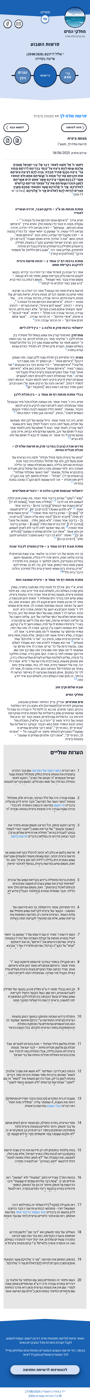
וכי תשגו (59, 805)
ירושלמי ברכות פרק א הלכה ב (62, 327)
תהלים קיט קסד (62, 253)
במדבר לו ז (75, 524)
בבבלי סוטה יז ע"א (53, 989)
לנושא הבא (17, 127)
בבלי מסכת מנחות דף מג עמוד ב (60, 394)
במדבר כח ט (42, 505)
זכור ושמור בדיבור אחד (31, 1212)
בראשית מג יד (73, 476)
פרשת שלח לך (25, 446)
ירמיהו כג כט (66, 539)
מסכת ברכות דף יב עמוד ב (64, 261)
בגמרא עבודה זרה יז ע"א (49, 1283)
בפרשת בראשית (35, 1105)
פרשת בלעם (19, 836)
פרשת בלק (67, 276)
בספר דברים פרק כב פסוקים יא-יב (28, 1130)
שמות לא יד (18, 502)
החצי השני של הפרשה (46, 770)
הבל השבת (54, 1105)
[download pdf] (7, 140)
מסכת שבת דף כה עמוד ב (65, 546)
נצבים (22, 72)
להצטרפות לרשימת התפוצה (45, 1370)
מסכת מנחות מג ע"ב (69, 209)
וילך (22, 78)
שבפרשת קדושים (52, 1082)
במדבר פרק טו (46, 446)
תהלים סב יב (67, 1181)
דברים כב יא (38, 509)
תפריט (45, 12)
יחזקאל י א (35, 387)
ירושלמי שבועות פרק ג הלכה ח (61, 490)
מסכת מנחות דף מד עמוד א (64, 579)
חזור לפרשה (73, 127)
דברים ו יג (18, 238)
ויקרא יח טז (61, 516)
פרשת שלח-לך (73, 116)
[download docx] (17, 140)
